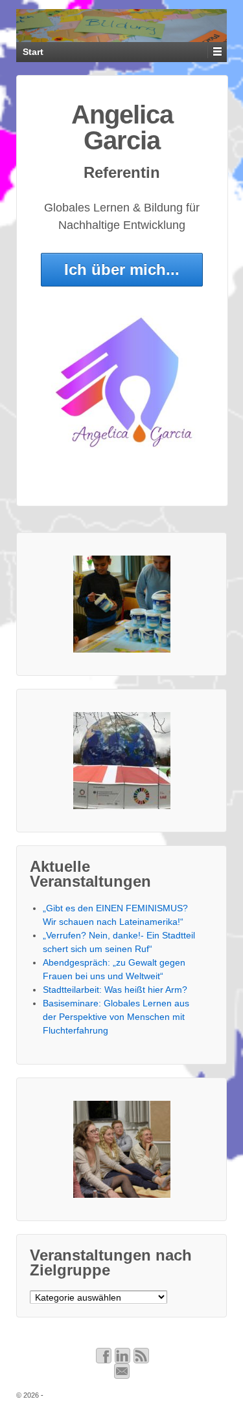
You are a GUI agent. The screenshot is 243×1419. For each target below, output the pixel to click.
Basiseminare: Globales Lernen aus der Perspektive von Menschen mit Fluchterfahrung (116, 1016)
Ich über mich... (121, 269)
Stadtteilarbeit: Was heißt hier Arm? (115, 989)
